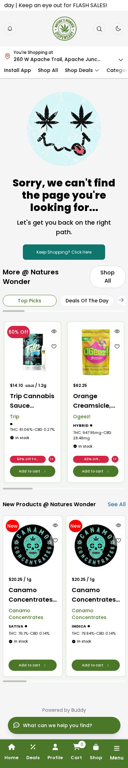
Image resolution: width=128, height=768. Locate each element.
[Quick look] (53, 331)
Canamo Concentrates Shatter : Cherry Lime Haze (31, 595)
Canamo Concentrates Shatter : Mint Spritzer (94, 595)
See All (117, 504)
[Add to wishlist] (53, 346)
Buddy (78, 710)
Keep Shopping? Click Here (64, 252)
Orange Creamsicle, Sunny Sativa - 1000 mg (94, 401)
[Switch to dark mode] (118, 28)
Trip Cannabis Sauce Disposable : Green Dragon (32, 401)
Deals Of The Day (87, 300)
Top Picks (29, 300)
